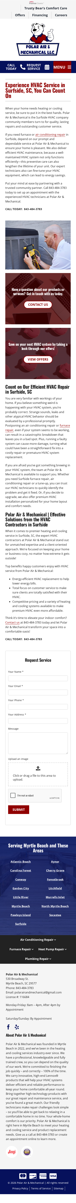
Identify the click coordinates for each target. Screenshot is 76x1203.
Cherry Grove (55, 870)
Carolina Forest (20, 870)
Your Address (17, 714)
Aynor (55, 861)
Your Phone (16, 700)
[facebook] (8, 1027)
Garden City (21, 888)
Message (13, 728)
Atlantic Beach (21, 861)
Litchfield (55, 888)
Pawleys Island (21, 915)
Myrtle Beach (21, 906)
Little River (21, 897)
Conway (20, 879)
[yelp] (16, 1027)
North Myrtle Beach (55, 906)
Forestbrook (55, 879)
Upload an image (18, 759)
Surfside (21, 924)
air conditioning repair (50, 135)
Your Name (16, 671)
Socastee (55, 915)
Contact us (12, 622)
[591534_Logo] (38, 24)
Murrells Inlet (55, 897)
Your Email (15, 686)
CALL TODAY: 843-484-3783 (23, 209)
